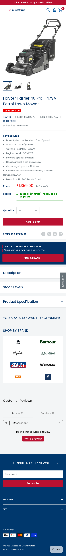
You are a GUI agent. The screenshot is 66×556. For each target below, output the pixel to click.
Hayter (7, 117)
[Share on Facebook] (43, 234)
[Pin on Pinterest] (49, 234)
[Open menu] (4, 10)
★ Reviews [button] (63, 281)
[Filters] (6, 423)
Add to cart (33, 222)
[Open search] (48, 10)
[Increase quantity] (36, 210)
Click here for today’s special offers (33, 2)
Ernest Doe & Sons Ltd (13, 549)
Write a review (33, 439)
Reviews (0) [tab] (18, 413)
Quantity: (9, 210)
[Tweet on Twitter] (55, 234)
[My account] (54, 10)
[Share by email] (61, 234)
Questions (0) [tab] (48, 413)
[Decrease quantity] (20, 210)
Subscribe (33, 483)
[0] (60, 10)
